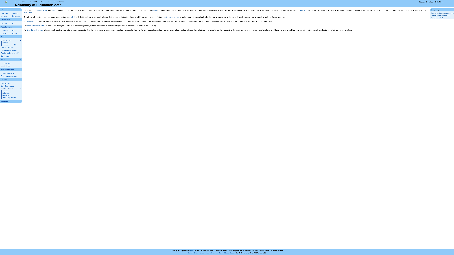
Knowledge (16, 16)
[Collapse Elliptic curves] (20, 40)
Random (15, 13)
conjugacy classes (9, 97)
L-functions (23, 2)
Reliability (60, 2)
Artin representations (9, 76)
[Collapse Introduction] (20, 10)
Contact (190, 253)
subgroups (6, 93)
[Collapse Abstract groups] (20, 88)
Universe (4, 16)
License (202, 253)
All (12, 23)
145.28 (42, 2)
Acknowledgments (212, 253)
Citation (422, 2)
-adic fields (5, 66)
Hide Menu (439, 2)
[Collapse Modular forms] (20, 27)
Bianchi (14, 33)
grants (192, 251)
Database (4, 101)
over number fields (9, 45)
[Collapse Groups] (20, 80)
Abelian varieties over (10, 53)
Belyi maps (5, 56)
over (5, 42)
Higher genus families (9, 50)
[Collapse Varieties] (20, 37)
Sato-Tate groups (7, 86)
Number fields (6, 63)
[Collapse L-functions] (20, 20)
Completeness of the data (440, 15)
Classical (4, 30)
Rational (4, 23)
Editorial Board (224, 253)
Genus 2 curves (7, 48)
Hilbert (3, 33)
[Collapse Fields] (20, 60)
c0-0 (49, 2)
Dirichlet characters (8, 73)
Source (232, 253)
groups (5, 91)
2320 (35, 2)
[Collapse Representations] (20, 70)
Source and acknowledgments (442, 13)
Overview (4, 13)
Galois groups (6, 83)
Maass (14, 30)
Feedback (430, 2)
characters (6, 95)
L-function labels (437, 18)
